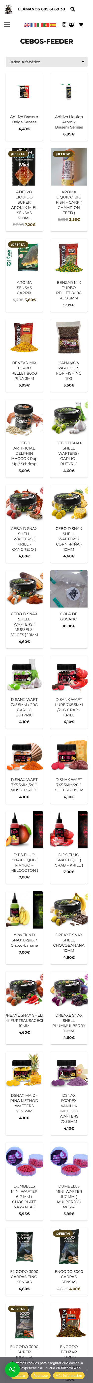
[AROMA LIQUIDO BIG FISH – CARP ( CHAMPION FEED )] (69, 190)
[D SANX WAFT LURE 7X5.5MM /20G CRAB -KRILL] (69, 692)
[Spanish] (53, 24)
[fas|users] (71, 25)
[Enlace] (9, 9)
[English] (27, 24)
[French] (34, 24)
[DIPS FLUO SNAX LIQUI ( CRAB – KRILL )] (69, 847)
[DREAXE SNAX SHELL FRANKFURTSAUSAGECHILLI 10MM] (24, 1008)
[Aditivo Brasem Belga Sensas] (24, 107)
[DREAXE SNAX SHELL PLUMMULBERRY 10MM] (69, 1008)
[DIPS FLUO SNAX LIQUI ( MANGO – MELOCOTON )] (24, 847)
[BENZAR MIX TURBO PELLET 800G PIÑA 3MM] (24, 355)
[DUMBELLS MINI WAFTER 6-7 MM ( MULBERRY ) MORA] (69, 1182)
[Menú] (7, 25)
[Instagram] (64, 24)
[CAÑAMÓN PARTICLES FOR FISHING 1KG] (69, 355)
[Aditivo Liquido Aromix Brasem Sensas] (69, 107)
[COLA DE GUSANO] (69, 609)
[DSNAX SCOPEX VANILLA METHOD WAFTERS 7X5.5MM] (69, 1093)
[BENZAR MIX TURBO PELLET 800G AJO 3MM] (69, 275)
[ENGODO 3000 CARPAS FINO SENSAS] (24, 1262)
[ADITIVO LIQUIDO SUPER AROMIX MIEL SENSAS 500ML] (24, 190)
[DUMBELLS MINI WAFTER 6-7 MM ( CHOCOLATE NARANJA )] (24, 1182)
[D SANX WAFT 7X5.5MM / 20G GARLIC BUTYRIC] (24, 692)
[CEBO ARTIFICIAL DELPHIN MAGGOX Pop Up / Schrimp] (24, 438)
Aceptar (19, 1376)
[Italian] (40, 24)
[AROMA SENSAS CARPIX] (24, 275)
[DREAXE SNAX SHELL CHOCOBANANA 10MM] (69, 927)
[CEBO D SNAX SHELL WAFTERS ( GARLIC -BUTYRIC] (69, 438)
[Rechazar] (86, 1369)
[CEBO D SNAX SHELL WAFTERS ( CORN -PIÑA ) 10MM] (69, 524)
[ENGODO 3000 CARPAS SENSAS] (69, 1262)
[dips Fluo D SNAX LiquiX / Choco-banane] (24, 927)
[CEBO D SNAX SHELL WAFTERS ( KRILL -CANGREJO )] (24, 524)
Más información (69, 1376)
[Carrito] (81, 25)
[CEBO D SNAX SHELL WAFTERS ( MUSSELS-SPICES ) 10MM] (24, 609)
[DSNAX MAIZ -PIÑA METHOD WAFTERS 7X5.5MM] (24, 1093)
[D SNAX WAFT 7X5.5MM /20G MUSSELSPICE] (24, 770)
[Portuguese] (46, 24)
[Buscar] (73, 9)
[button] (12, 1369)
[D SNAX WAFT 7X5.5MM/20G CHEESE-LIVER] (69, 770)
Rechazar (40, 1376)
